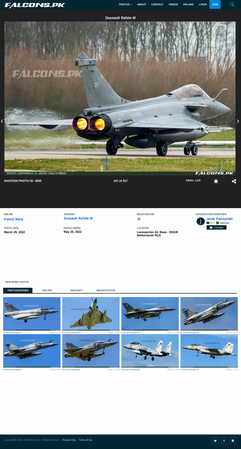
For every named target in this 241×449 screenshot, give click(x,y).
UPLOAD (188, 4)
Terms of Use (85, 439)
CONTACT (157, 4)
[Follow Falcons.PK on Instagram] (233, 440)
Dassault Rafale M (78, 218)
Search (227, 15)
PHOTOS (124, 4)
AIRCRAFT (76, 290)
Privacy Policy (69, 439)
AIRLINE (47, 290)
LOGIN (203, 4)
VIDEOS (173, 4)
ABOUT (141, 4)
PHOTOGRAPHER (17, 290)
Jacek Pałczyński (220, 219)
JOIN (215, 4)
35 (138, 219)
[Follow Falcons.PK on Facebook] (224, 440)
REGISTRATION (106, 290)
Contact (217, 227)
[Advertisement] (120, 194)
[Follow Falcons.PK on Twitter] (215, 440)
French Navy (13, 219)
